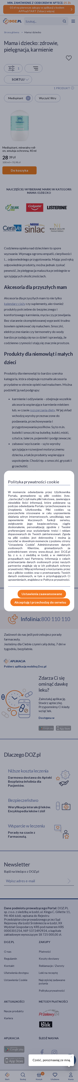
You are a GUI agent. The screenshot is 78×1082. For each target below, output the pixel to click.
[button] (71, 1056)
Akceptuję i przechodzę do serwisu (40, 602)
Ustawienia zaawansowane (42, 594)
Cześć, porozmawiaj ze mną (51, 1060)
